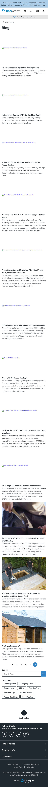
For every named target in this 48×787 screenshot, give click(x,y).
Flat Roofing (34, 688)
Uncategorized (10, 684)
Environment (9, 688)
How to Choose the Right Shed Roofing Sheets (20, 68)
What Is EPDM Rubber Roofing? (14, 378)
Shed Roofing (27, 697)
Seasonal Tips (9, 692)
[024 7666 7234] (31, 11)
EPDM (21, 688)
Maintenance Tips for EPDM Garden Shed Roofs (21, 115)
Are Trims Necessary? (11, 646)
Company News (27, 684)
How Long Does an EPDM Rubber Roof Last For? (21, 486)
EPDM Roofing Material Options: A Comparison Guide (23, 325)
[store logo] (11, 11)
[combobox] (21, 674)
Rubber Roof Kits (11, 697)
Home (12, 22)
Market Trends (26, 692)
